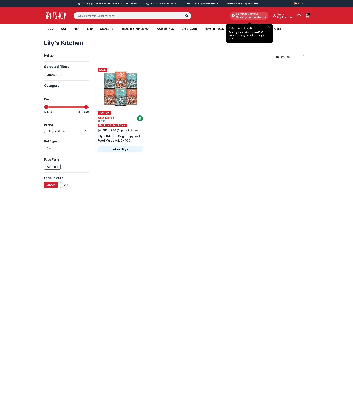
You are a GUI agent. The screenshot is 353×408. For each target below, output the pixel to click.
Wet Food (52, 166)
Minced (51, 184)
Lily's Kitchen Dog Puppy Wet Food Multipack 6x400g (119, 138)
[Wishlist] (299, 16)
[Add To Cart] (140, 118)
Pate (65, 184)
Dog (49, 148)
